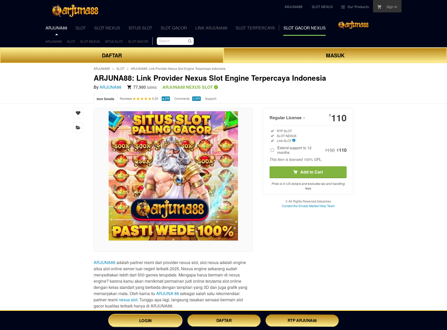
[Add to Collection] (78, 127)
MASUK (335, 55)
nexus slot (128, 300)
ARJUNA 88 (167, 293)
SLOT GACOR (138, 41)
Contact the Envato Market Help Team (308, 206)
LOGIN (145, 320)
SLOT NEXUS (90, 41)
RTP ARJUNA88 (302, 320)
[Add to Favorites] (78, 113)
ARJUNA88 (54, 41)
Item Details (105, 98)
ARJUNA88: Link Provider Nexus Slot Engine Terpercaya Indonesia (178, 68)
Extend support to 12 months (312, 150)
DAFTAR (112, 55)
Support (210, 98)
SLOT (71, 41)
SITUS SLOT (114, 41)
